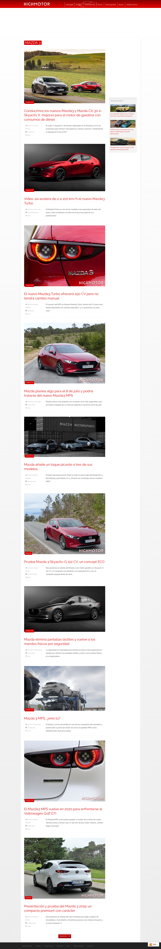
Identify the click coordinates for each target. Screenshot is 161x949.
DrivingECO (38, 946)
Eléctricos (69, 5)
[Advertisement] (80, 23)
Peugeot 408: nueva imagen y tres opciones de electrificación (122, 148)
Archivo (68, 946)
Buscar (121, 5)
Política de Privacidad (78, 946)
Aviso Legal (89, 946)
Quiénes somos (132, 5)
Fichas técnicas (90, 5)
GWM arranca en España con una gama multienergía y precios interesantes (121, 132)
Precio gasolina (110, 5)
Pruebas (79, 5)
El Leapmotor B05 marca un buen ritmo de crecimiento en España (122, 115)
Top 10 (100, 5)
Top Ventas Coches (48, 946)
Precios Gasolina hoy (27, 946)
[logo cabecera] (37, 4)
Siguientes (63, 936)
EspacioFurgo (60, 946)
